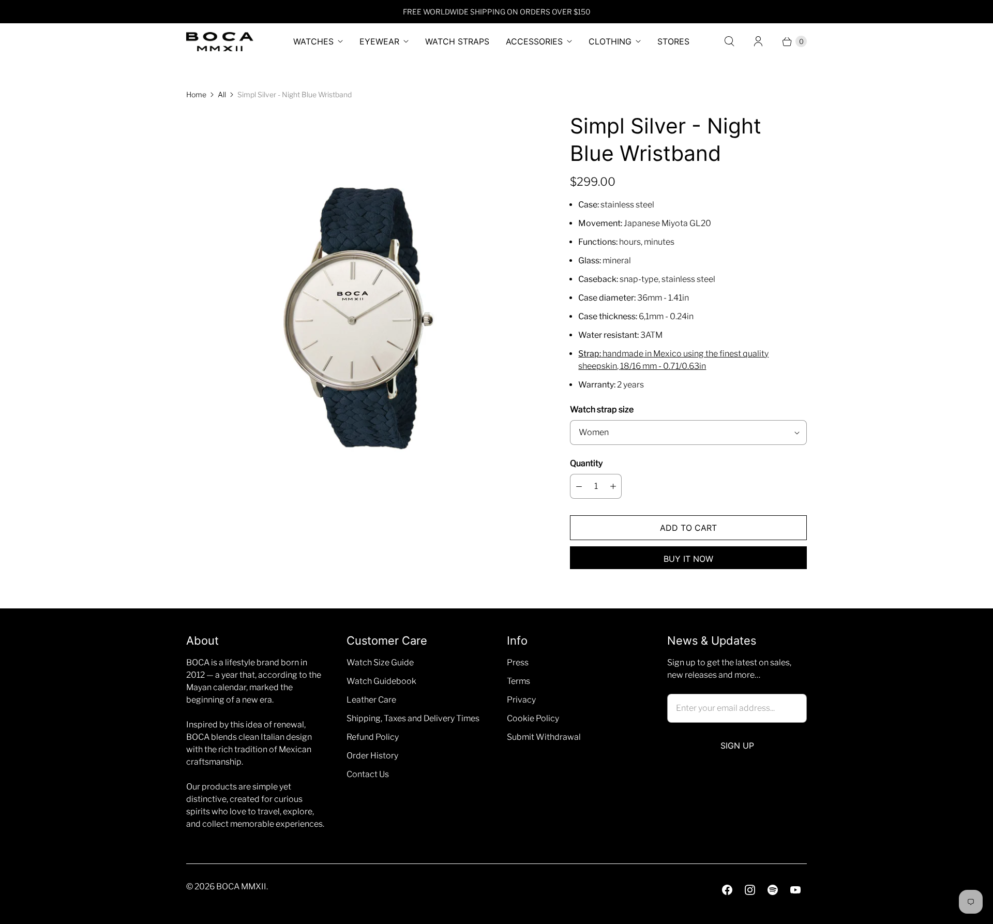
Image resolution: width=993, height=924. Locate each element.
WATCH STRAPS (457, 41)
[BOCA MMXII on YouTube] (795, 890)
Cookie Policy (533, 718)
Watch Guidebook (381, 681)
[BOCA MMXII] (219, 41)
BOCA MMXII (241, 886)
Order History (372, 756)
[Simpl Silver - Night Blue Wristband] (363, 314)
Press (518, 662)
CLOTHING (610, 41)
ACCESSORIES (534, 41)
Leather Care (371, 700)
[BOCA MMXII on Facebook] (727, 890)
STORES (673, 41)
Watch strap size (602, 409)
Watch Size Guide (380, 662)
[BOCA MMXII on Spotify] (772, 890)
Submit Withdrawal (544, 737)
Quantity (586, 463)
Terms (518, 681)
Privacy (521, 700)
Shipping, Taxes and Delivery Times (413, 718)
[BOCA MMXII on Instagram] (750, 890)
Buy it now (688, 559)
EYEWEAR (379, 41)
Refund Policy (373, 737)
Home (196, 94)
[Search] (729, 41)
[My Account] (758, 41)
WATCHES (313, 41)
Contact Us (368, 774)
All (222, 94)
